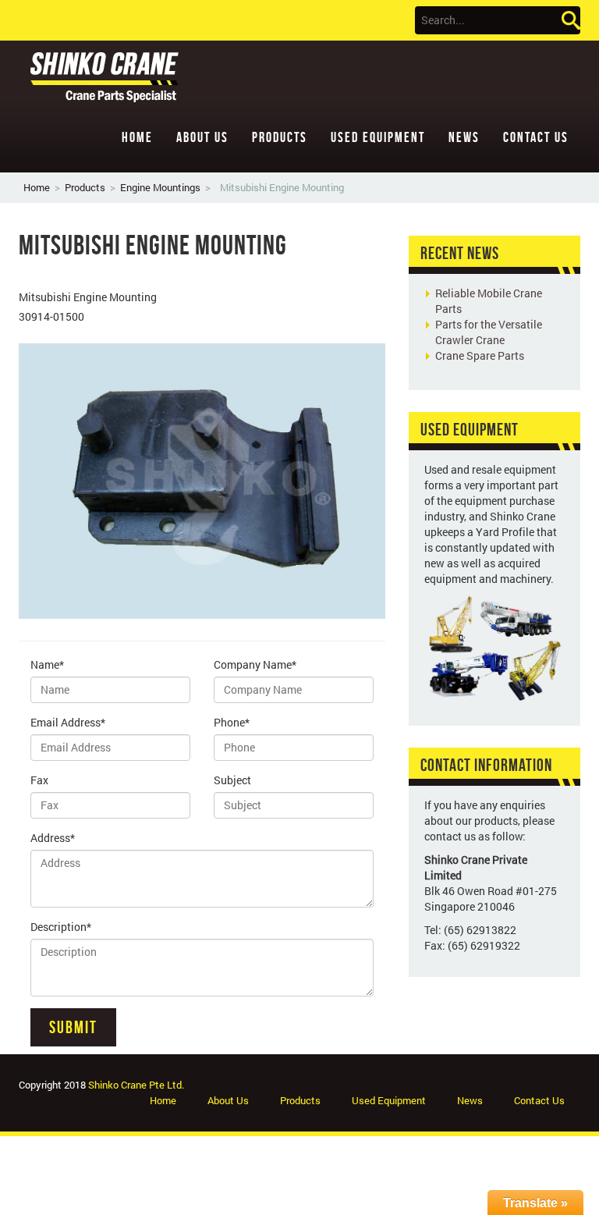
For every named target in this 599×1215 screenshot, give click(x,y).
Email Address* (67, 722)
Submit (73, 1027)
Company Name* (255, 664)
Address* (52, 837)
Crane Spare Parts (479, 355)
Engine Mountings (160, 187)
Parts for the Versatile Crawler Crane (488, 332)
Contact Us (536, 137)
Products (279, 137)
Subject (232, 780)
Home (137, 137)
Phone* (232, 722)
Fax (39, 780)
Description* (60, 926)
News (464, 137)
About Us (202, 137)
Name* (47, 664)
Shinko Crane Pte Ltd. (136, 1085)
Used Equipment (378, 137)
